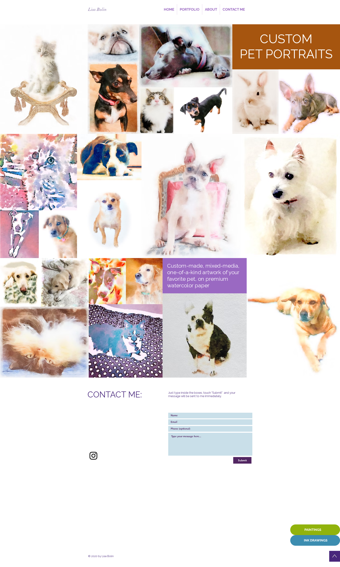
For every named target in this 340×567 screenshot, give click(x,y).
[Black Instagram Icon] (93, 455)
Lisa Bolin (97, 9)
